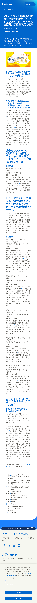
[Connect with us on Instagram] (13, 545)
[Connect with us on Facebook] (4, 545)
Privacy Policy (11, 575)
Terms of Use (27, 573)
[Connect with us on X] (9, 545)
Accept (18, 598)
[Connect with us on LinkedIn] (18, 545)
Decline (18, 592)
